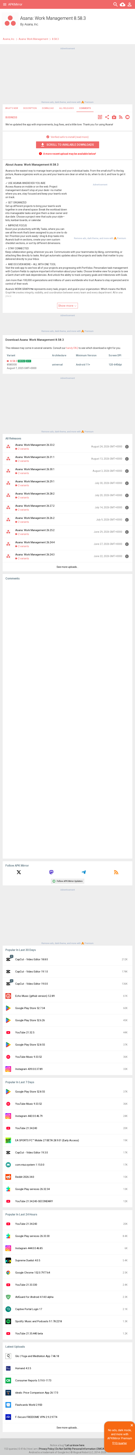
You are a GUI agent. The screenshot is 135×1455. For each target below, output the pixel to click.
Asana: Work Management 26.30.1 (34, 469)
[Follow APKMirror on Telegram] (84, 873)
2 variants (23, 448)
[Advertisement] (67, 75)
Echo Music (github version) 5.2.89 (35, 996)
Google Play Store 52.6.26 (30, 1020)
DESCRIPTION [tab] (30, 108)
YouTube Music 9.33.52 (28, 1056)
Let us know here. (75, 1445)
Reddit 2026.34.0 (24, 1177)
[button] (100, 117)
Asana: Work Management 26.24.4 (34, 542)
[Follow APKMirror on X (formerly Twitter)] (19, 873)
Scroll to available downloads (70, 144)
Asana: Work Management (33, 39)
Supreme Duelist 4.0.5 (27, 1260)
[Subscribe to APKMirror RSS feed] (116, 873)
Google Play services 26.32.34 (32, 1189)
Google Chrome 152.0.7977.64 (32, 1272)
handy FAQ (72, 348)
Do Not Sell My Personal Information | (76, 1448)
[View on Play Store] (114, 117)
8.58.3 (14, 361)
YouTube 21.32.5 (24, 1032)
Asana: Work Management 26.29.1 (34, 481)
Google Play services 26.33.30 (32, 1236)
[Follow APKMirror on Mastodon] (51, 873)
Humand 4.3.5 (23, 1368)
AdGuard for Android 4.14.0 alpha (34, 1297)
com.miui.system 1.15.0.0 (29, 1164)
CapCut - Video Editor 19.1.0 (31, 971)
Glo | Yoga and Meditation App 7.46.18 (37, 1356)
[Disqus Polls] (67, 628)
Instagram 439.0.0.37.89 (29, 1069)
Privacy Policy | (47, 1448)
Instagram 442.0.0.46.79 (29, 1116)
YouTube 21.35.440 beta (29, 1333)
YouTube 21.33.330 (26, 1284)
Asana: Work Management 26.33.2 (34, 445)
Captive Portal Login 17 (28, 1309)
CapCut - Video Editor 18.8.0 (31, 959)
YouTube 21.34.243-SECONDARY (34, 1201)
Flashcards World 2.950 (28, 1404)
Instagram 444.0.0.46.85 (29, 1248)
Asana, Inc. (31, 24)
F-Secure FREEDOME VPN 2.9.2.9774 (36, 1417)
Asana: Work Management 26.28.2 (34, 493)
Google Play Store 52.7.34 (30, 1008)
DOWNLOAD (48, 108)
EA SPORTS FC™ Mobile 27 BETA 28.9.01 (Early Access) (47, 1140)
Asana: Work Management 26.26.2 (34, 518)
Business (11, 117)
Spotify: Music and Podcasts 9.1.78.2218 (38, 1321)
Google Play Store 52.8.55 (30, 1044)
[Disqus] (67, 719)
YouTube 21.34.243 (26, 1128)
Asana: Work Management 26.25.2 (34, 530)
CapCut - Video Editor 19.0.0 (31, 983)
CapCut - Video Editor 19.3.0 (31, 1152)
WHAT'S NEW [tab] (11, 108)
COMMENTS (85, 108)
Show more (66, 305)
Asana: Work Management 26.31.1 (34, 457)
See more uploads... (67, 567)
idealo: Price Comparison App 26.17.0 (36, 1392)
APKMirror (15, 4)
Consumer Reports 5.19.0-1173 (33, 1380)
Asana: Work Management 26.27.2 (34, 505)
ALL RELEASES (66, 108)
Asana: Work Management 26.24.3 (34, 554)
